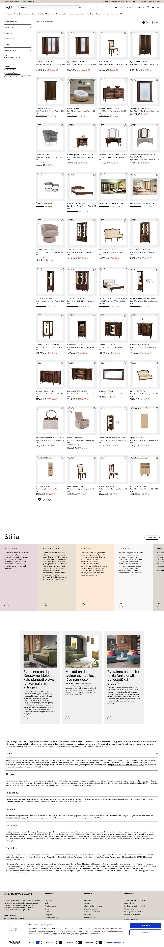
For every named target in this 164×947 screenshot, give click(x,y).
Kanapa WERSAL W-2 (138, 391)
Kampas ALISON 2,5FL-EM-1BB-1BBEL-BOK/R (126, 765)
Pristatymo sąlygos (131, 909)
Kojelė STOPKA (56, 762)
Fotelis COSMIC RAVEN (45, 250)
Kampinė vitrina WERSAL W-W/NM (112, 438)
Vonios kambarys (62, 14)
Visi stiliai (152, 538)
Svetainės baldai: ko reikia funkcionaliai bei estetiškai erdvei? (123, 678)
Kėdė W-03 (103, 62)
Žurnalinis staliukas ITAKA (137, 783)
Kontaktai (129, 7)
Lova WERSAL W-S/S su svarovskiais (113, 298)
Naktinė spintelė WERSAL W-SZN (80, 155)
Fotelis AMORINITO (43, 155)
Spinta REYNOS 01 (137, 438)
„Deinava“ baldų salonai (93, 906)
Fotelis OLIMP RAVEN (75, 438)
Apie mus (87, 900)
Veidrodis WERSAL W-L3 (139, 108)
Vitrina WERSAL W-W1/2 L (46, 298)
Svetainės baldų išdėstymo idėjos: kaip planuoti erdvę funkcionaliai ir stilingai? (39, 679)
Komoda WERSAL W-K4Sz (77, 391)
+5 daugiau (25, 76)
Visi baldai (114, 14)
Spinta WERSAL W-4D (44, 62)
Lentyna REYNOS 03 (138, 486)
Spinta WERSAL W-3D (76, 62)
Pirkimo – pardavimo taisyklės (135, 900)
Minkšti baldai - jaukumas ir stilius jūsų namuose (79, 676)
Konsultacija (139, 7)
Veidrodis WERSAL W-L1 (108, 391)
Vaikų (16, 14)
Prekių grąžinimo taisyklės (133, 912)
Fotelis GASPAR (73, 108)
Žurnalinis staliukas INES (45, 203)
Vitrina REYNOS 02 (43, 486)
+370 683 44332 (131, 2)
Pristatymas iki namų (12, 2)
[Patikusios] (147, 7)
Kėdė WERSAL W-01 (75, 486)
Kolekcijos (91, 14)
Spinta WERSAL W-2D (138, 62)
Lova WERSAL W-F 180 (76, 203)
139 (153, 22)
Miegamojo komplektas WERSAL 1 (111, 203)
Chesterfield (11, 70)
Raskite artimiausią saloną (150, 2)
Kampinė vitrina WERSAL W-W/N (143, 298)
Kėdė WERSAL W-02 (107, 486)
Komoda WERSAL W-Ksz (76, 345)
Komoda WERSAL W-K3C (140, 345)
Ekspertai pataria (90, 909)
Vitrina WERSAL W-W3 (76, 298)
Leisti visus (145, 926)
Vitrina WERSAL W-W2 (76, 250)
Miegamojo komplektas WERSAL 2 (143, 203)
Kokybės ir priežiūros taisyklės (135, 906)
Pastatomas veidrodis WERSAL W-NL (50, 438)
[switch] (59, 942)
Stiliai (83, 14)
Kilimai (122, 14)
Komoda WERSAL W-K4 (45, 391)
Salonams (87, 915)
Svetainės (8, 14)
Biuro (34, 14)
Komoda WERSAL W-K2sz (109, 108)
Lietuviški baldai (12, 76)
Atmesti (145, 932)
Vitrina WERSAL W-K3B (108, 345)
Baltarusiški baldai (13, 73)
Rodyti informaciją (114, 943)
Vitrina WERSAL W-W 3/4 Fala (47, 345)
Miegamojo (49, 14)
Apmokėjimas (129, 903)
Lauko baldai (74, 14)
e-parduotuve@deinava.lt (112, 2)
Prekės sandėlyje (102, 14)
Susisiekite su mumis (92, 912)
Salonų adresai (28, 2)
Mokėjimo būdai (130, 919)
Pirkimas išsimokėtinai (132, 915)
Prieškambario (24, 14)
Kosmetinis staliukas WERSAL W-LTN (113, 155)
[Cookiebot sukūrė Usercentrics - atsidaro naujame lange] (14, 942)
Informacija (119, 7)
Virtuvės (40, 14)
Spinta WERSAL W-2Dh (45, 108)
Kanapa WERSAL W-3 (107, 250)
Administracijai (89, 918)
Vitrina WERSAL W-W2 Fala (140, 250)
